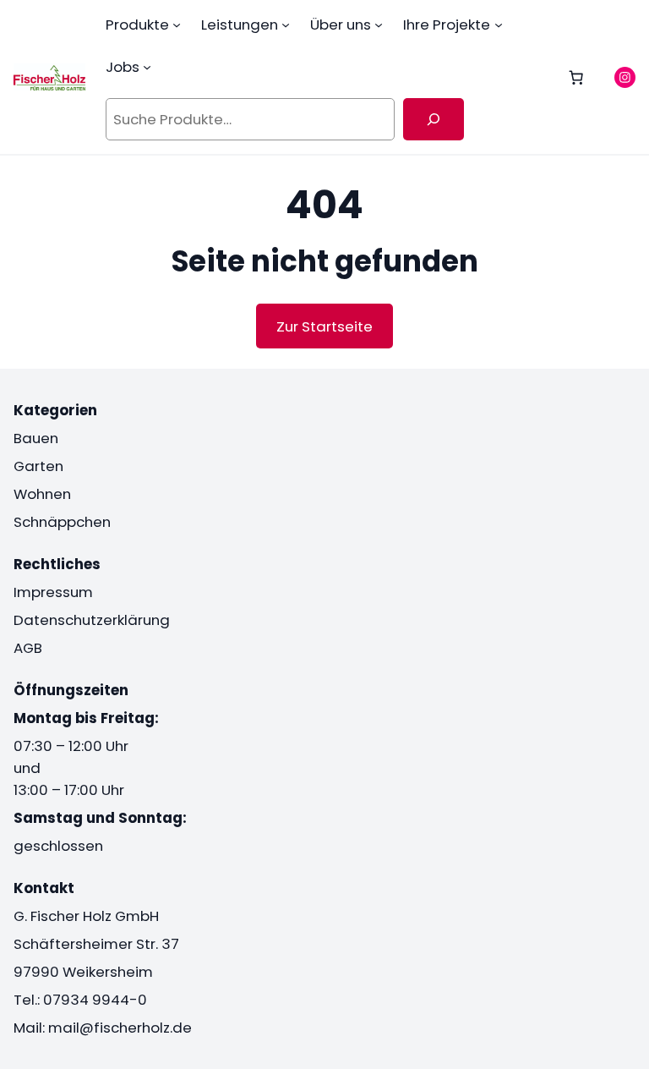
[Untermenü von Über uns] (378, 24)
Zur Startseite (324, 326)
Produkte (137, 24)
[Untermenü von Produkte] (176, 24)
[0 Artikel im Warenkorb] (576, 77)
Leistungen (239, 24)
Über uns (340, 24)
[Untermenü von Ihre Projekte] (498, 24)
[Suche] (434, 119)
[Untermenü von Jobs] (147, 67)
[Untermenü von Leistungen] (285, 24)
